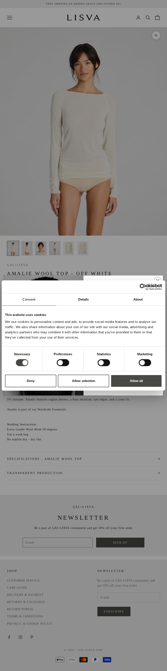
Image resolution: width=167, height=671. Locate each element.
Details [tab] (83, 299)
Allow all (136, 381)
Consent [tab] (28, 299)
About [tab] (138, 299)
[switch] (63, 362)
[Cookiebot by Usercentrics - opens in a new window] (143, 287)
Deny (31, 381)
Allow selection (83, 381)
